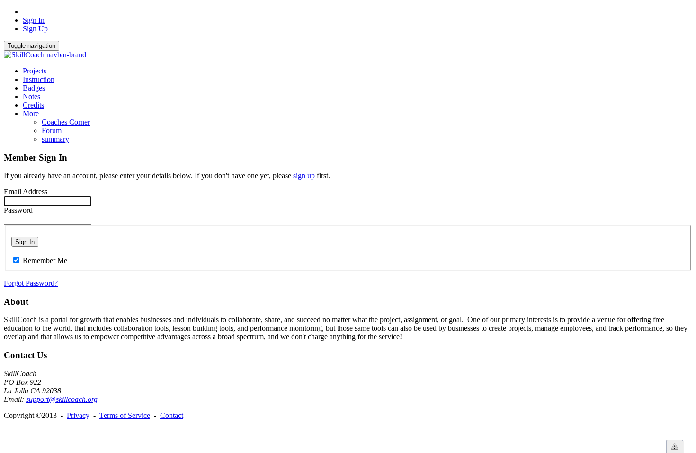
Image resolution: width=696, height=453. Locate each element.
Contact (171, 415)
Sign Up (35, 29)
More (31, 113)
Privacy (78, 415)
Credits (33, 105)
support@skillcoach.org (62, 399)
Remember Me (45, 260)
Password (18, 210)
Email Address (25, 192)
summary (55, 139)
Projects (34, 71)
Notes (31, 96)
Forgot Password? (31, 283)
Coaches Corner (66, 122)
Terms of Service (124, 415)
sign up (304, 176)
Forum (52, 131)
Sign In (34, 20)
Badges (34, 88)
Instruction (38, 79)
